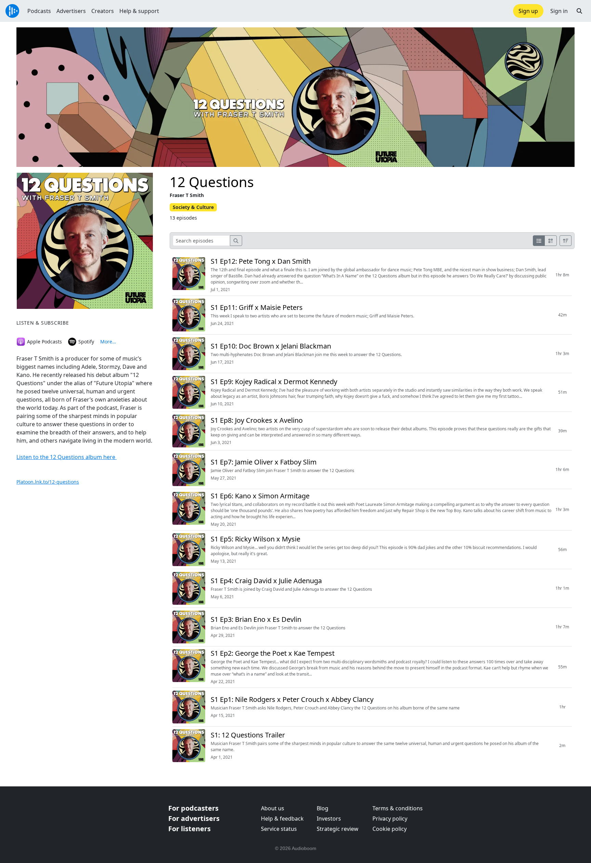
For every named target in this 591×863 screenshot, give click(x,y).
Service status (279, 829)
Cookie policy (389, 829)
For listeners (189, 828)
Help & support (139, 11)
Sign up (528, 11)
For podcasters (193, 808)
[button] (579, 11)
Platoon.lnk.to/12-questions (47, 482)
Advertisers (71, 11)
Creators (102, 11)
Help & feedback (282, 818)
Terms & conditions (397, 808)
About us (272, 808)
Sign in (559, 11)
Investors (329, 818)
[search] (236, 240)
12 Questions (212, 181)
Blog (322, 808)
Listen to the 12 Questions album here (66, 457)
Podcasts (39, 11)
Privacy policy (389, 818)
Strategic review (337, 829)
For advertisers (194, 818)
